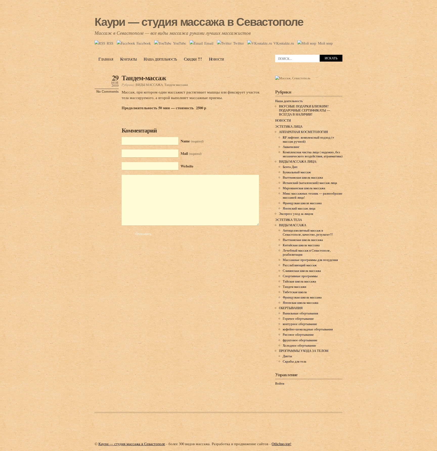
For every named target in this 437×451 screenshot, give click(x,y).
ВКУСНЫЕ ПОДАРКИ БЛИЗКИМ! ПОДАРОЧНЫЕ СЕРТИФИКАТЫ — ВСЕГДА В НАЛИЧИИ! (304, 110)
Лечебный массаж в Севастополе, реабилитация (307, 252)
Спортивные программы (300, 276)
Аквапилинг (291, 146)
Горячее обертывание (298, 318)
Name (192, 141)
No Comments (107, 91)
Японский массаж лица (299, 208)
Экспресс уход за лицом (296, 213)
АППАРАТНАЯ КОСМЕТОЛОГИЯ (303, 131)
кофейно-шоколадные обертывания (308, 329)
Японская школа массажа (300, 302)
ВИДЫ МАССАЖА (149, 84)
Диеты (287, 356)
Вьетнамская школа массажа (303, 177)
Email (208, 43)
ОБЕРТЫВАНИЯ (291, 308)
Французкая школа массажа (302, 203)
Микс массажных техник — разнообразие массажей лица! (312, 195)
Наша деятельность (160, 59)
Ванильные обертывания (300, 313)
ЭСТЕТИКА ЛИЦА (288, 126)
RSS (110, 43)
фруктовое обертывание (300, 340)
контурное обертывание (300, 324)
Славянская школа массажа (302, 270)
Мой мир (325, 43)
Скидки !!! (193, 59)
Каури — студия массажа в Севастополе (199, 22)
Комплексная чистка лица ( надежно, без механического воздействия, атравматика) (312, 154)
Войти (279, 383)
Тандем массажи (176, 84)
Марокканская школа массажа (304, 188)
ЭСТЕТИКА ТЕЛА (288, 219)
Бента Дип (290, 166)
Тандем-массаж (144, 78)
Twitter (238, 43)
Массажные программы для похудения (310, 259)
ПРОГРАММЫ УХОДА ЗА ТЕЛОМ (304, 350)
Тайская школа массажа (299, 281)
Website (187, 166)
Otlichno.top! (281, 443)
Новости (216, 59)
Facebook (144, 43)
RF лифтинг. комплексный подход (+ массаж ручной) (308, 139)
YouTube (179, 43)
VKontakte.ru (283, 43)
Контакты (128, 59)
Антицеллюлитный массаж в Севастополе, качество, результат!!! (308, 232)
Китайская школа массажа (301, 245)
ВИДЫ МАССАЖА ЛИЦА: (298, 161)
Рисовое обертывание (298, 334)
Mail (191, 153)
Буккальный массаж (297, 172)
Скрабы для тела (294, 361)
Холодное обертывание (299, 345)
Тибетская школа (295, 292)
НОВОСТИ (283, 120)
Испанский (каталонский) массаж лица (310, 182)
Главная (105, 59)
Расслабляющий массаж (300, 265)
